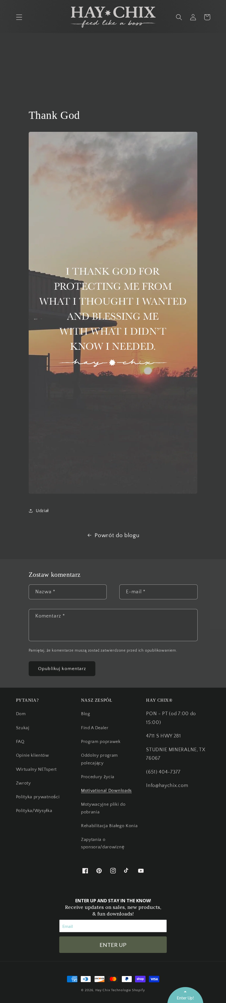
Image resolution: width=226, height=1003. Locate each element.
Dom (21, 713)
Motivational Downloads (106, 790)
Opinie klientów (32, 755)
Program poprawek (101, 741)
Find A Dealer (95, 727)
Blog (85, 713)
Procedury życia (97, 776)
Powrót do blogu (117, 535)
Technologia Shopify (128, 990)
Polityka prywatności (38, 796)
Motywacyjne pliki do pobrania (103, 808)
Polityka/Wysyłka (34, 810)
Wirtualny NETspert (36, 769)
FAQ (20, 741)
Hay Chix (102, 990)
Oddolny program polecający (99, 759)
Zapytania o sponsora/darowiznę (102, 843)
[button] (19, 17)
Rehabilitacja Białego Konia (109, 825)
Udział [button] (42, 510)
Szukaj (22, 727)
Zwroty (23, 783)
